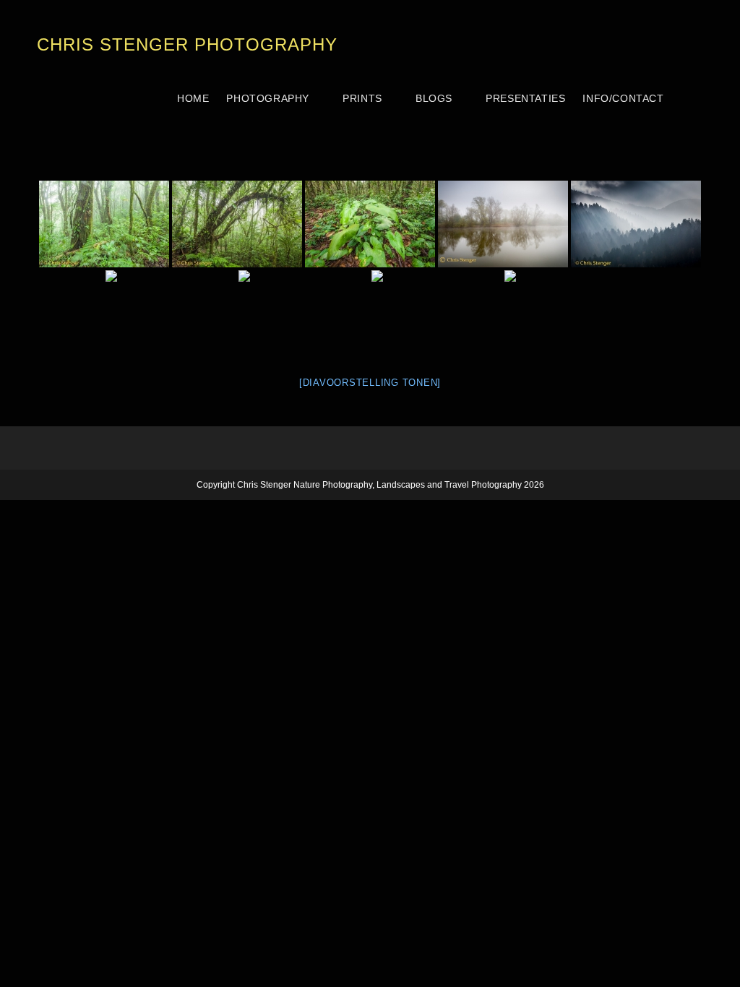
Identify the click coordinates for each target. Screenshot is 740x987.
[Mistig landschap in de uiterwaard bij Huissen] (503, 224)
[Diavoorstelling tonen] (370, 382)
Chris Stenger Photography (187, 44)
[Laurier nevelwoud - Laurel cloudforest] (303, 313)
